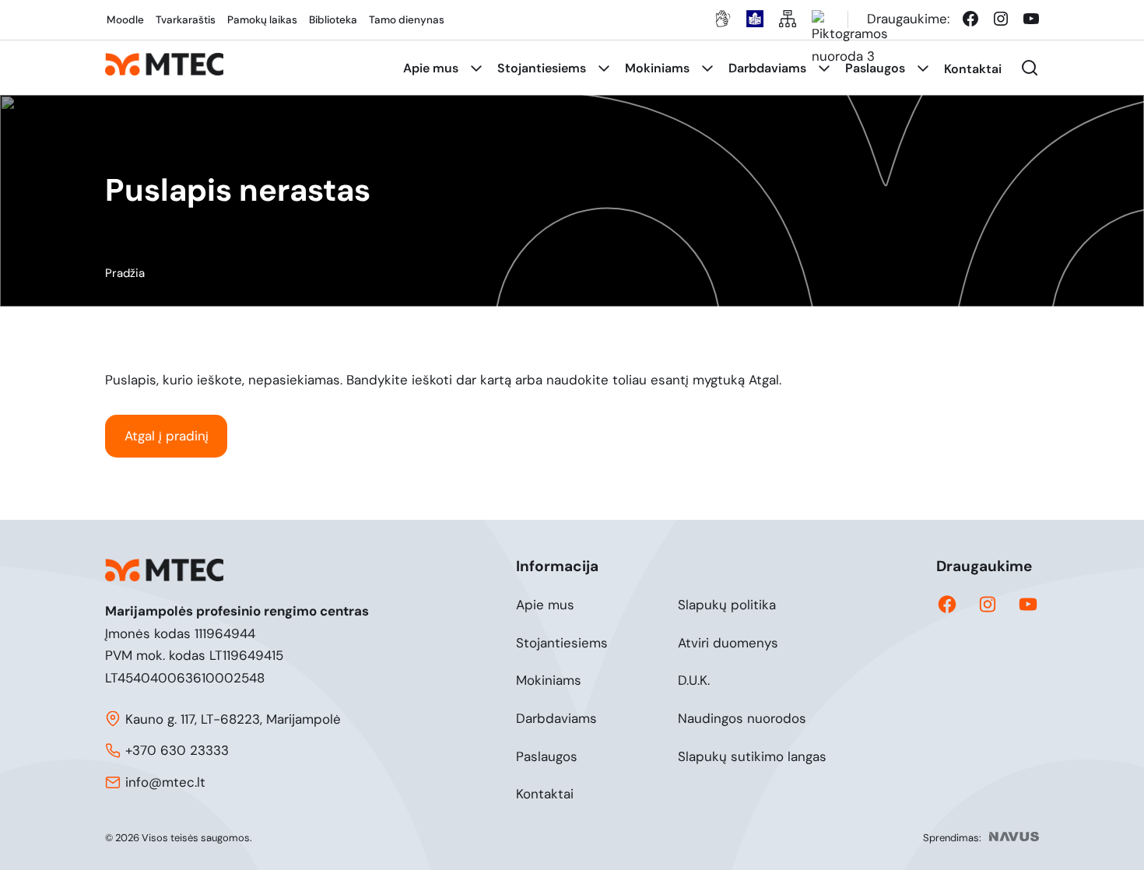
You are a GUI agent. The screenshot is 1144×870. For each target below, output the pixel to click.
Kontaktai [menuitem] (973, 69)
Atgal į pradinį (167, 435)
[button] (1029, 67)
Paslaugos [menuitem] (875, 68)
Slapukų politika (727, 604)
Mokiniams (548, 680)
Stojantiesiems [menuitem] (541, 68)
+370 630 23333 (177, 750)
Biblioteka (333, 19)
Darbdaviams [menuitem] (767, 68)
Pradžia (125, 273)
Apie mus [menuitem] (430, 68)
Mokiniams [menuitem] (657, 68)
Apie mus (545, 604)
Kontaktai (545, 793)
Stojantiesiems (562, 642)
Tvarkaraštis (186, 19)
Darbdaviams (556, 718)
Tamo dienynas (406, 19)
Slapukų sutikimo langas (752, 756)
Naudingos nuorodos (742, 718)
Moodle (125, 19)
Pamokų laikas (262, 19)
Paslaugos (546, 756)
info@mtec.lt (165, 782)
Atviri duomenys (728, 642)
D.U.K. (694, 680)
